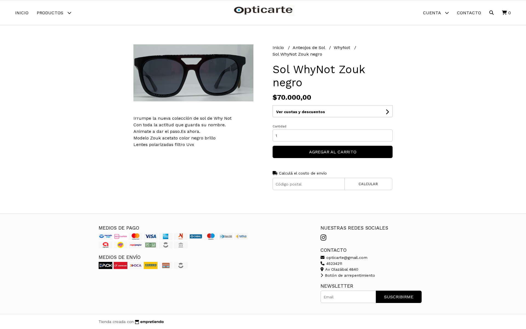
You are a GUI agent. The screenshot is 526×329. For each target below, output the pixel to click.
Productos (51, 12)
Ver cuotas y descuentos (300, 112)
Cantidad (279, 126)
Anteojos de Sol (309, 47)
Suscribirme (398, 296)
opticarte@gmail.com (346, 257)
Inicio (21, 12)
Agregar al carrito (332, 152)
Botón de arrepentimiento (349, 275)
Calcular (368, 184)
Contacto (469, 12)
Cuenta (432, 12)
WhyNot (342, 47)
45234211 (333, 263)
